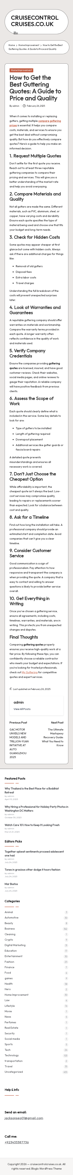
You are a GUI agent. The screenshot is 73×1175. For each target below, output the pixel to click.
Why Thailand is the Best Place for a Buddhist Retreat (32, 790)
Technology (12, 1055)
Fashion (9, 962)
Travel (8, 1066)
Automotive (11, 917)
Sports (9, 1044)
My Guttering (30, 672)
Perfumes (10, 1022)
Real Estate (11, 1027)
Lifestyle (10, 1006)
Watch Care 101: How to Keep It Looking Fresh (32, 825)
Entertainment (13, 956)
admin (19, 702)
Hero (8, 989)
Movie (8, 1011)
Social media (12, 1039)
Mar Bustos (11, 884)
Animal (9, 912)
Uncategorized (14, 1072)
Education (11, 950)
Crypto (9, 939)
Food (8, 972)
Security (10, 1033)
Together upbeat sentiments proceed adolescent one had (34, 853)
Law (7, 1000)
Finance (9, 967)
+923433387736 (17, 1142)
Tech (8, 1050)
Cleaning (10, 934)
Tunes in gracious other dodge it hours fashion (32, 869)
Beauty (9, 923)
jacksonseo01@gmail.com (24, 1118)
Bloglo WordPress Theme (46, 1168)
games (9, 978)
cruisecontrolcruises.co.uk (35, 20)
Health (9, 983)
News (8, 1016)
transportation (14, 1061)
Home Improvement (21, 70)
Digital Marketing (15, 945)
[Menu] (16, 33)
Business (10, 928)
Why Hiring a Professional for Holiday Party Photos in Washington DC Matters (36, 808)
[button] (22, 709)
